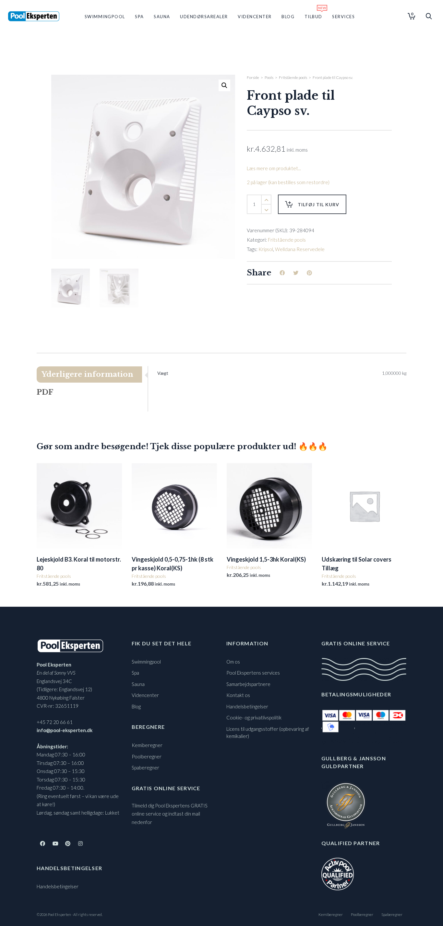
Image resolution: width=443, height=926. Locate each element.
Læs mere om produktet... (274, 168)
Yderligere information (87, 374)
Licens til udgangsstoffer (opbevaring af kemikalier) (267, 732)
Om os (233, 662)
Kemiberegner (147, 745)
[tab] (92, 374)
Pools (269, 77)
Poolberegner (147, 756)
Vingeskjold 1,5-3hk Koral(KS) (266, 559)
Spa (135, 673)
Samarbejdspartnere (248, 684)
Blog (136, 706)
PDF (45, 392)
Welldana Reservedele (300, 249)
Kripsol (265, 249)
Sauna (138, 684)
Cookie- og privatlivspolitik (253, 717)
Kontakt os (238, 695)
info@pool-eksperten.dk (64, 730)
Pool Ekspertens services (253, 673)
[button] (224, 85)
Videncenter (145, 695)
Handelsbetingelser (57, 886)
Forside (253, 77)
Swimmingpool (146, 662)
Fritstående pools (293, 77)
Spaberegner (145, 767)
